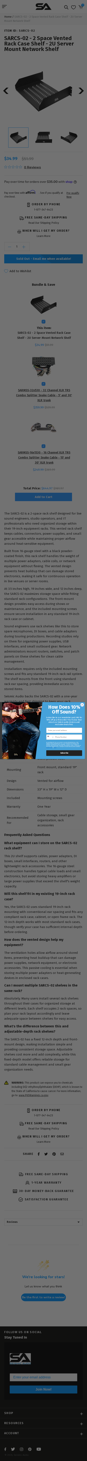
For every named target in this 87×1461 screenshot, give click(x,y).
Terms (55, 747)
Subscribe (64, 753)
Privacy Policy (49, 747)
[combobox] (50, 737)
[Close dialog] (82, 705)
